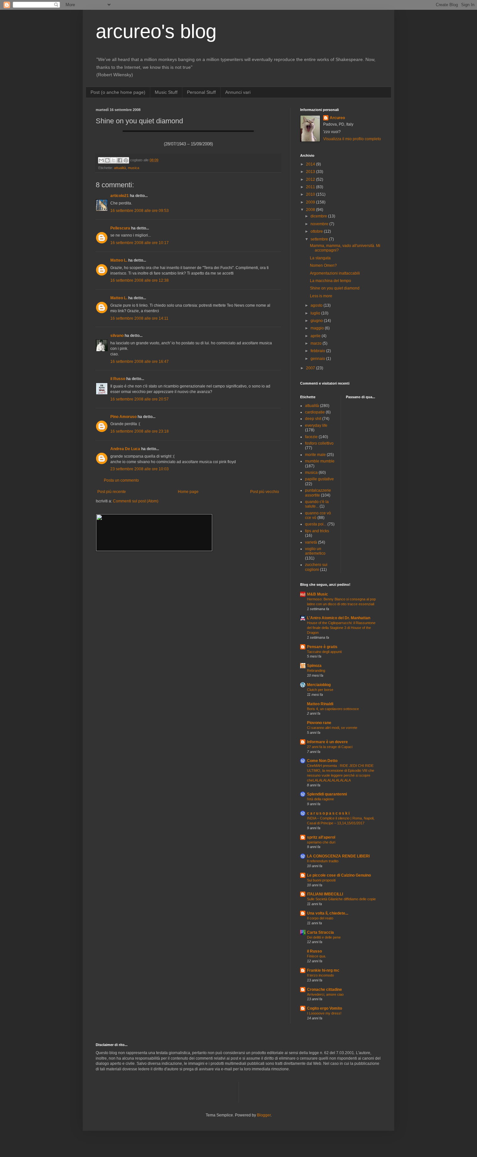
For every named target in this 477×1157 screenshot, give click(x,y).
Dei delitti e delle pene (324, 937)
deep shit (313, 418)
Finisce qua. (316, 956)
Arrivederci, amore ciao (325, 994)
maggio (318, 328)
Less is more (321, 296)
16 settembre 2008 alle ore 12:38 (139, 280)
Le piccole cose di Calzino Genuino (339, 875)
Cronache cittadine (324, 989)
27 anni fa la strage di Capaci (329, 747)
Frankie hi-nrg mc (323, 970)
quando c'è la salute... (317, 504)
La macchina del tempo (330, 280)
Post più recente (111, 491)
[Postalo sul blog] (107, 160)
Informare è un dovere (327, 742)
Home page (188, 491)
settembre (320, 239)
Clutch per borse (320, 690)
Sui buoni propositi (321, 880)
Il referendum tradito (322, 861)
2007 (311, 368)
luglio (316, 313)
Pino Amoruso (123, 416)
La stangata (320, 258)
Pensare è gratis (322, 647)
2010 (311, 194)
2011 (311, 187)
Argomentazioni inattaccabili (335, 273)
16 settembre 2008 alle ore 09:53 (139, 210)
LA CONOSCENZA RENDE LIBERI (338, 856)
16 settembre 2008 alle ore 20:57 (139, 399)
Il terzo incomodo (320, 975)
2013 (311, 171)
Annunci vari (238, 92)
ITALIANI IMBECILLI (325, 894)
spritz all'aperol (321, 837)
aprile (316, 336)
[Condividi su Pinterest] (126, 160)
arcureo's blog (156, 31)
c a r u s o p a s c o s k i (328, 813)
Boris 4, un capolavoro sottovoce (333, 709)
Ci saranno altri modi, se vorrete (332, 728)
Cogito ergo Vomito (324, 1008)
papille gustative (319, 479)
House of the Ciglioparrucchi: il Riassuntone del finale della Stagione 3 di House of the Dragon (341, 627)
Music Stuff (166, 92)
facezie (311, 437)
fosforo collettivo (319, 443)
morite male (315, 454)
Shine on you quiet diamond (335, 288)
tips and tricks (317, 531)
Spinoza (314, 665)
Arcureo (337, 118)
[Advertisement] (172, 1091)
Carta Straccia (320, 932)
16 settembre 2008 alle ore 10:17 (139, 242)
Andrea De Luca (125, 449)
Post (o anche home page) (118, 92)
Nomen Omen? (323, 265)
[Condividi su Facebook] (119, 160)
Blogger (264, 1115)
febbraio (318, 351)
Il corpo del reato (320, 918)
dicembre (319, 216)
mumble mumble (320, 461)
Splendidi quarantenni (327, 794)
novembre (320, 224)
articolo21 (119, 195)
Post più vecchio (264, 491)
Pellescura (120, 228)
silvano (117, 335)
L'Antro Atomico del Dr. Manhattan (338, 618)
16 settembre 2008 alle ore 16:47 (139, 361)
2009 (311, 202)
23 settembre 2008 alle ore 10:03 (139, 469)
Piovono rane (319, 722)
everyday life (316, 425)
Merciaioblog (319, 685)
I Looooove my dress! (324, 1013)
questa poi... (315, 524)
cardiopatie (315, 412)
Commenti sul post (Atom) (135, 501)
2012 (311, 179)
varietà (311, 542)
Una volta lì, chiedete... (327, 913)
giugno (317, 320)
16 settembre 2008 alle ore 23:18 (139, 431)
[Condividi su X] (113, 160)
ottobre (317, 231)
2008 (311, 209)
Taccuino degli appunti (324, 652)
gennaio (318, 358)
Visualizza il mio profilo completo (352, 139)
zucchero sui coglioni (316, 567)
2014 (311, 164)
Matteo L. (118, 260)
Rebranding (316, 670)
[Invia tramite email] (101, 160)
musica (133, 168)
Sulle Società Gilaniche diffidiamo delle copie (341, 899)
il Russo (117, 378)
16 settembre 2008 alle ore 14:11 (139, 318)
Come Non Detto (322, 760)
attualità (120, 168)
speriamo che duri (321, 842)
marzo (317, 343)
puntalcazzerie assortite (318, 492)
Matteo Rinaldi (320, 704)
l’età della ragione (320, 799)
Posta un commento (121, 480)
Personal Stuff (201, 92)
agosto (317, 305)
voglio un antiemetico (315, 551)
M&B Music (317, 594)
